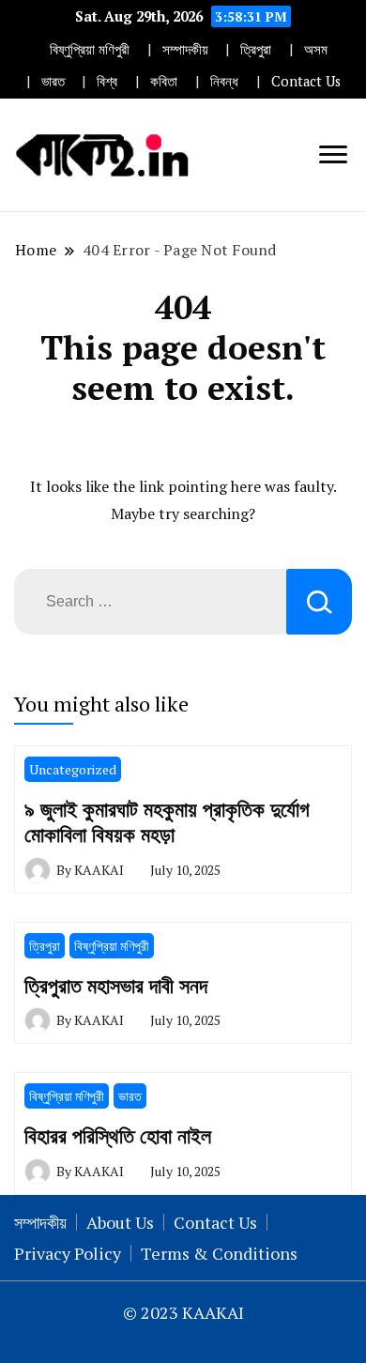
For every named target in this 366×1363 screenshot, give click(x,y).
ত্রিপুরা (255, 49)
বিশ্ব (107, 81)
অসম (316, 49)
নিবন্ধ (224, 81)
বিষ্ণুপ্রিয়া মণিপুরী (90, 49)
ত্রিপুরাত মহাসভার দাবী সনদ (115, 985)
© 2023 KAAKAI (183, 1312)
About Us (120, 1222)
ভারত (53, 81)
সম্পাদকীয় (185, 49)
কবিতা (163, 81)
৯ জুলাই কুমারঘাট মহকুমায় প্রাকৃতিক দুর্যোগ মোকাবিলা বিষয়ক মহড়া (167, 822)
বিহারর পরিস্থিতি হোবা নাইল (117, 1135)
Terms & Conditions (219, 1253)
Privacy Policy (67, 1253)
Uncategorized (72, 769)
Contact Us (306, 81)
